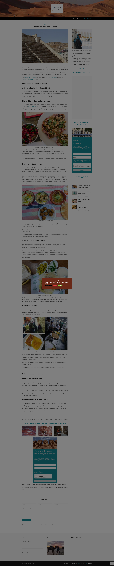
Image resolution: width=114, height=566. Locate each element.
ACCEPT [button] (59, 285)
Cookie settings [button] (48, 285)
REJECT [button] (55, 285)
